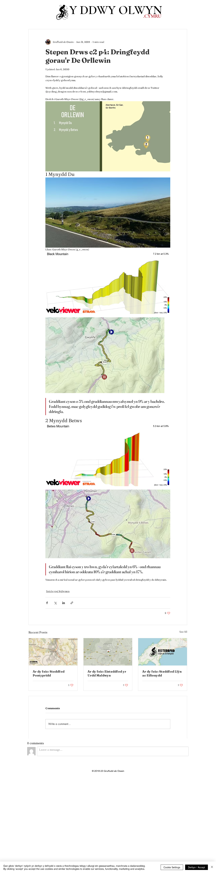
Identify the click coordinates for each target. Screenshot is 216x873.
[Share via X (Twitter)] (55, 602)
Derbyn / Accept (196, 867)
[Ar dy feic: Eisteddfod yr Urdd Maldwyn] (108, 652)
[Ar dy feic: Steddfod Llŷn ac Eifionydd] (162, 652)
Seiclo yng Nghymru (58, 591)
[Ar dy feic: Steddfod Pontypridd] (53, 652)
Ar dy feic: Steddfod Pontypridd (48, 673)
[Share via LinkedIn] (63, 602)
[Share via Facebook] (47, 602)
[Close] (212, 867)
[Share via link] (71, 602)
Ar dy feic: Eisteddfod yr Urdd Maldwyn (107, 673)
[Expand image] (107, 283)
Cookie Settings (172, 867)
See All (183, 631)
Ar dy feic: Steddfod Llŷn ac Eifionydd (162, 673)
